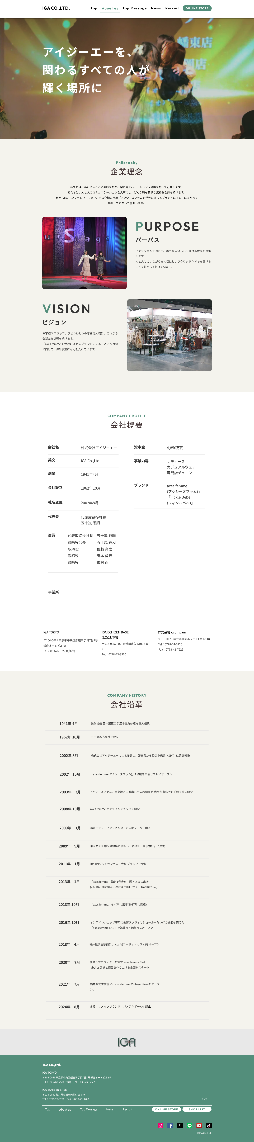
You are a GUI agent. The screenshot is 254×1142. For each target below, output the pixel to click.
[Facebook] (170, 1125)
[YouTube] (199, 1125)
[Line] (189, 1125)
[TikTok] (209, 1125)
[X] (180, 1125)
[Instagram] (160, 1125)
